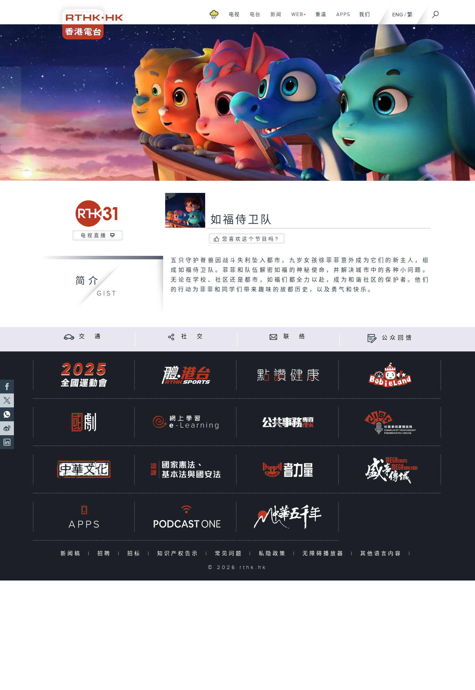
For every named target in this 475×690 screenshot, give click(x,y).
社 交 (193, 336)
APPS (341, 18)
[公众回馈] (372, 338)
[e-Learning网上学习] (185, 422)
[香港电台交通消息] (69, 337)
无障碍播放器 (325, 554)
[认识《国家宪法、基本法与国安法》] (185, 469)
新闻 (273, 18)
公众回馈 (398, 338)
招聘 (105, 554)
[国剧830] (84, 422)
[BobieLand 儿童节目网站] (390, 375)
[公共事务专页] (288, 422)
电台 (252, 18)
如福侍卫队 (241, 220)
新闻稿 (72, 554)
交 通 (91, 336)
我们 (362, 18)
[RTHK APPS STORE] (84, 516)
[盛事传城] (390, 469)
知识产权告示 (179, 554)
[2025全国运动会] (84, 375)
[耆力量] (288, 469)
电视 (232, 18)
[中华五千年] (288, 516)
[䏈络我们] (273, 337)
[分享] (171, 337)
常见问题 (230, 554)
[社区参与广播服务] (390, 422)
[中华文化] (84, 469)
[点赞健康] (288, 375)
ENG (397, 15)
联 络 (295, 336)
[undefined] (214, 14)
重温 (318, 18)
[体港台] (185, 375)
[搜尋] (435, 12)
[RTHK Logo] (88, 20)
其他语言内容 (382, 554)
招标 (135, 554)
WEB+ (296, 18)
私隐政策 (274, 554)
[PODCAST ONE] (185, 516)
